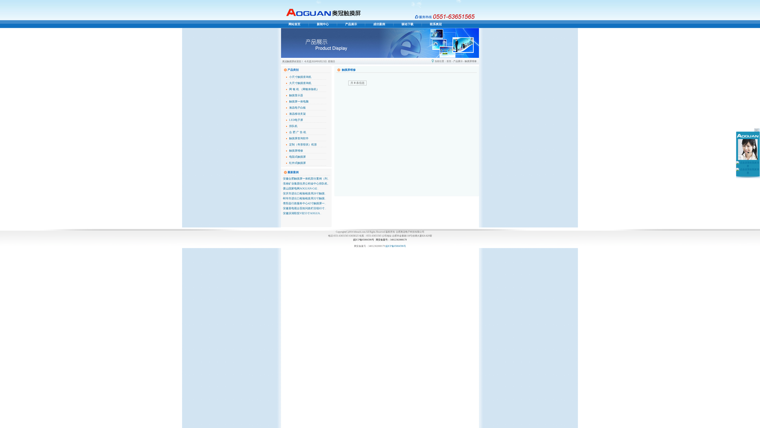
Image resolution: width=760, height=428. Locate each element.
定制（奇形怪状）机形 (303, 144)
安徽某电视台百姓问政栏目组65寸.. (304, 208)
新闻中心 (323, 24)
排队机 (293, 126)
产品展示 (351, 24)
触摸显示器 (296, 95)
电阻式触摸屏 (297, 156)
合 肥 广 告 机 (297, 132)
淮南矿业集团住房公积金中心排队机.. (306, 183)
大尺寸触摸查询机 (300, 83)
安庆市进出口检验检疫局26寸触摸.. (304, 193)
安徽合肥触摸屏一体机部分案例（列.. (306, 178)
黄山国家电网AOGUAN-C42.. (301, 188)
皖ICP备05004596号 (396, 246)
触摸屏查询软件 (299, 138)
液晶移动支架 (297, 113)
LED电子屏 (296, 119)
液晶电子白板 (297, 107)
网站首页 (294, 24)
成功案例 (379, 24)
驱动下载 (407, 24)
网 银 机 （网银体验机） (304, 89)
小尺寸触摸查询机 (300, 76)
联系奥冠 (436, 24)
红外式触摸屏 (297, 162)
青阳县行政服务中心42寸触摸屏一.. (304, 203)
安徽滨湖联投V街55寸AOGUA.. (302, 213)
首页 (448, 61)
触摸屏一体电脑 (299, 101)
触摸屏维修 (471, 61)
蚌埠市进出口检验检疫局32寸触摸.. (304, 198)
